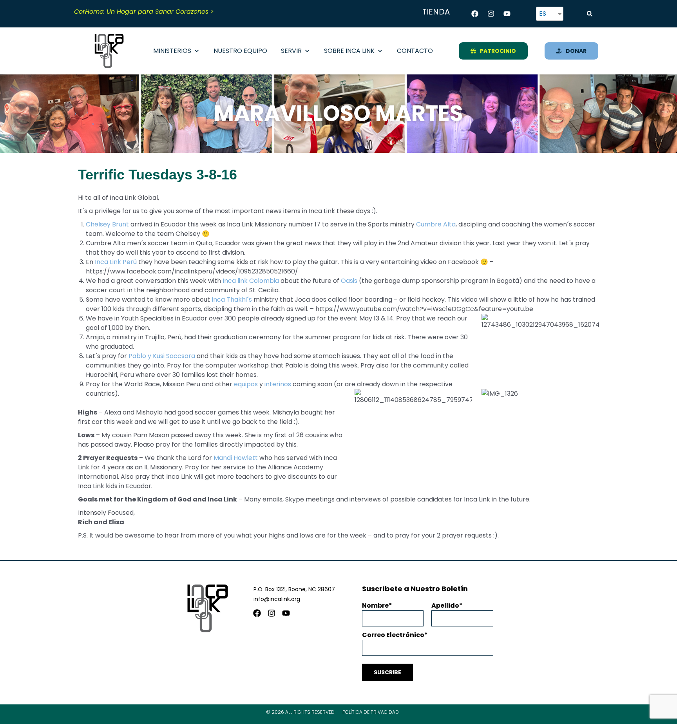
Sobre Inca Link (349, 50)
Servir (291, 50)
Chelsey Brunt (107, 224)
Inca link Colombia (251, 280)
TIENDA (436, 11)
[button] (589, 13)
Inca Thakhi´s (232, 299)
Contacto (415, 50)
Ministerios (172, 50)
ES (542, 13)
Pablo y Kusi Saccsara (162, 355)
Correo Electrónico (393, 634)
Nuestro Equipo (240, 50)
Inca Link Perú (116, 261)
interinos (277, 384)
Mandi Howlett (236, 457)
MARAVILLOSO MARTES (338, 113)
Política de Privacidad (370, 712)
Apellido (445, 605)
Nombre (375, 605)
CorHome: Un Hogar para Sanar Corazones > (144, 11)
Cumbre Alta (436, 224)
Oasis (349, 280)
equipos (246, 384)
